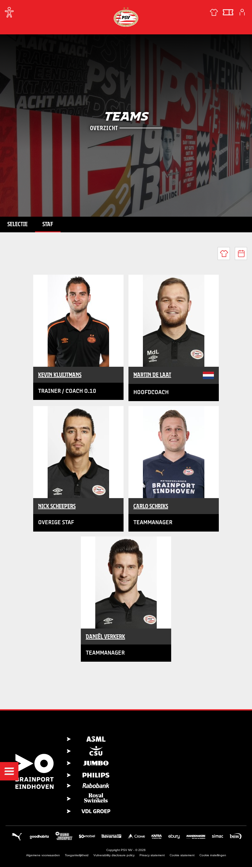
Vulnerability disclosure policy (114, 855)
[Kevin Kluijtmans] (78, 321)
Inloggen (242, 12)
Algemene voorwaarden (43, 855)
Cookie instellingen (212, 855)
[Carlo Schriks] (173, 452)
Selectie (17, 224)
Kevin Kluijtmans (59, 375)
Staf (47, 224)
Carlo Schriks (150, 506)
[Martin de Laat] (173, 321)
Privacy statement (152, 855)
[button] (9, 771)
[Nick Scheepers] (78, 452)
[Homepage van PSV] (126, 17)
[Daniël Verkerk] (126, 582)
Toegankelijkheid (77, 855)
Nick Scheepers (57, 506)
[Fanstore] (214, 12)
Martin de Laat (152, 375)
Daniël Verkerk (105, 636)
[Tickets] (228, 12)
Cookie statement (182, 855)
